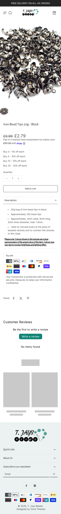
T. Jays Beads (35, 506)
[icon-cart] (54, 12)
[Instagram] (34, 485)
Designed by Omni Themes (31, 509)
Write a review (30, 336)
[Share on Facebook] (13, 298)
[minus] (6, 178)
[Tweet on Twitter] (20, 298)
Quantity (7, 172)
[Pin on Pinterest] (28, 298)
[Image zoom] (30, 65)
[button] (30, 188)
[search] (10, 12)
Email (7, 474)
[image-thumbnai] (4, 112)
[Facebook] (26, 485)
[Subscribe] (54, 474)
